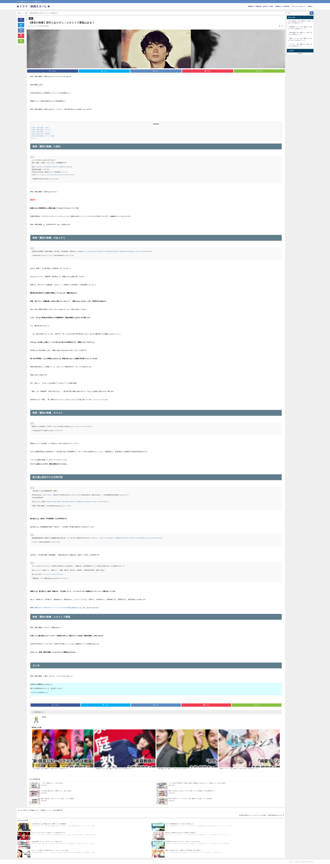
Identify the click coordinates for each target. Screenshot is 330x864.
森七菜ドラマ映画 (268, 6)
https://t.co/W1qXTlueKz (89, 251)
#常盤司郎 (46, 169)
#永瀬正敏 (68, 166)
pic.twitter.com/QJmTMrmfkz (65, 174)
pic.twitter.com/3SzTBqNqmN (82, 426)
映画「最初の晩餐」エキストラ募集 (42, 136)
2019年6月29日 (58, 430)
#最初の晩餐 (50, 162)
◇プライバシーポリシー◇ (298, 6)
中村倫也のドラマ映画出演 (282, 6)
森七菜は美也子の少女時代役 (40, 134)
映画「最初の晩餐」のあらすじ (41, 129)
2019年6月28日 (54, 179)
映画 (31, 18)
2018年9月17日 (63, 578)
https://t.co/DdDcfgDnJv (107, 538)
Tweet (21, 26)
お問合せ (310, 6)
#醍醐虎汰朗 (119, 538)
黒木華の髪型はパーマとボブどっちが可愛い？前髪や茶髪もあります (260, 815)
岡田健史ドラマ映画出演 (254, 6)
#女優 (138, 538)
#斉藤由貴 (61, 166)
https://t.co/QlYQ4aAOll (48, 174)
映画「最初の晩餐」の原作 (40, 127)
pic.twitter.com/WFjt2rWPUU (99, 501)
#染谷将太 (39, 166)
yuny (282, 25)
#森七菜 (74, 495)
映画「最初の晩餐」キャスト (40, 132)
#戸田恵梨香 (47, 166)
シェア (21, 20)
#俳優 (142, 538)
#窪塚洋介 (54, 166)
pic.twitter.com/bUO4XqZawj (153, 538)
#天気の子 (132, 538)
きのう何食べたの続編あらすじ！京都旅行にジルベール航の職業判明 (41, 810)
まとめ (33, 138)
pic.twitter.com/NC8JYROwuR (53, 574)
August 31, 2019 (66, 505)
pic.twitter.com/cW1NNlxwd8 (142, 251)
